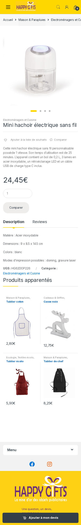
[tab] (13, 223)
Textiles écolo (26, 357)
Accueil (8, 19)
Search (58, 7)
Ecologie (11, 357)
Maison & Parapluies (31, 19)
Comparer (60, 139)
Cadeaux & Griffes (54, 297)
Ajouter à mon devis (43, 517)
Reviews (39, 222)
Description (13, 222)
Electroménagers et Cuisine (19, 119)
